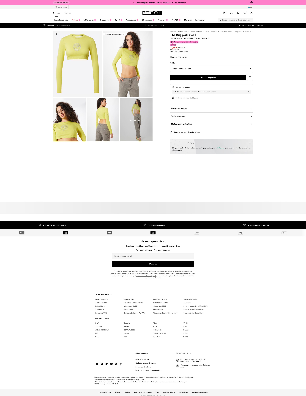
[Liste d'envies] (244, 12)
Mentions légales (169, 392)
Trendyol (156, 337)
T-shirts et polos (210, 32)
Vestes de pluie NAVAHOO (133, 303)
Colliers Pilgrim (100, 306)
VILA (155, 323)
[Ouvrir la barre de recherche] (219, 20)
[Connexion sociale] (97, 363)
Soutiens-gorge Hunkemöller (193, 309)
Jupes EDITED (129, 309)
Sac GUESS (187, 303)
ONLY (97, 323)
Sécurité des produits (200, 392)
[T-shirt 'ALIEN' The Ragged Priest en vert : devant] (77, 64)
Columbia (186, 330)
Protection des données (143, 392)
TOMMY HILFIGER (159, 333)
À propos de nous (104, 392)
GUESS (185, 337)
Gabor (97, 337)
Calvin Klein (157, 330)
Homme (67, 13)
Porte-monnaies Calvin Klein (193, 313)
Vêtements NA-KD (130, 306)
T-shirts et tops (196, 32)
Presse (117, 392)
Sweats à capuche (101, 299)
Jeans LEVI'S (99, 309)
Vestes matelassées (190, 299)
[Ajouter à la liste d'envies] (250, 77)
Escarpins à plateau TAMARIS (134, 313)
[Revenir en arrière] (56, 34)
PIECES (126, 326)
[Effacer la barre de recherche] (251, 20)
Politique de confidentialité (138, 274)
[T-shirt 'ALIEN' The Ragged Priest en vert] (69, 119)
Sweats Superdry (101, 303)
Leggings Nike (129, 299)
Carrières (127, 392)
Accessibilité (183, 392)
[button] (211, 68)
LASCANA (98, 326)
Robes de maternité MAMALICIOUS (195, 306)
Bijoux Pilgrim (158, 309)
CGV (157, 392)
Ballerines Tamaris (160, 299)
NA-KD (155, 326)
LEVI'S (185, 326)
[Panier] (251, 12)
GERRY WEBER (129, 330)
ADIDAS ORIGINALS (102, 330)
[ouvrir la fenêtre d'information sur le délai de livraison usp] (249, 91)
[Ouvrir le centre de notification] (238, 13)
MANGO (186, 323)
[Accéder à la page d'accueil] (107, 354)
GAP (125, 337)
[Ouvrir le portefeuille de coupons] (224, 12)
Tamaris (127, 323)
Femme (56, 13)
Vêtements (182, 32)
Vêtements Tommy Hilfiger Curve (165, 313)
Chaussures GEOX (159, 306)
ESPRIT (185, 333)
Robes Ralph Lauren (160, 303)
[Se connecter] (231, 12)
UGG (96, 333)
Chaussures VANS (101, 313)
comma (126, 333)
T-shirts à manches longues (230, 32)
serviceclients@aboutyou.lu (146, 276)
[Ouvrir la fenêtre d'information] (251, 2)
